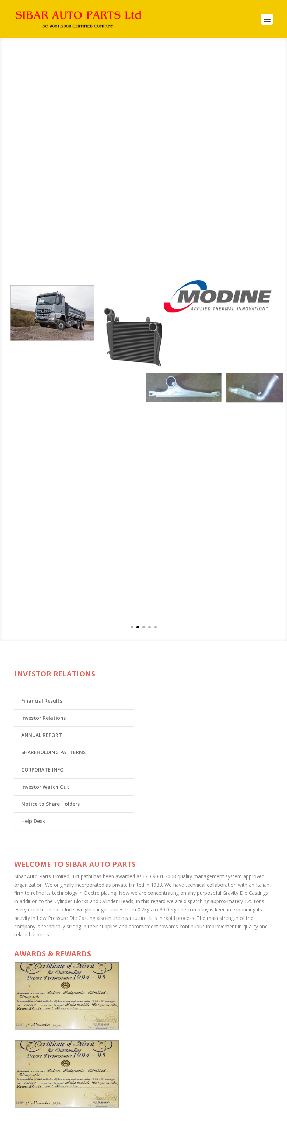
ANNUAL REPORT (41, 735)
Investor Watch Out (45, 786)
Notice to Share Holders (50, 804)
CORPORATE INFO (42, 769)
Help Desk (33, 821)
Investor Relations (43, 717)
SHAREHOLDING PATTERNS (53, 752)
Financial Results (41, 700)
